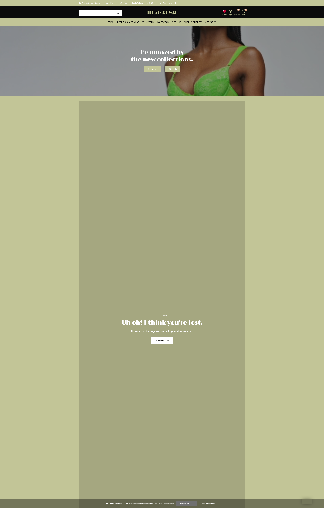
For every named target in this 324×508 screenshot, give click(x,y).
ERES (110, 22)
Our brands (152, 69)
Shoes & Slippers (193, 22)
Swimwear (148, 22)
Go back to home (162, 341)
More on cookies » (208, 503)
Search (118, 13)
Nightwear (162, 22)
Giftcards (210, 22)
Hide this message (186, 503)
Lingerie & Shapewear (127, 22)
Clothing (176, 22)
